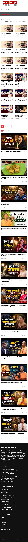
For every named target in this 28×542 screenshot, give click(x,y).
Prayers (3, 527)
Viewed (15, 21)
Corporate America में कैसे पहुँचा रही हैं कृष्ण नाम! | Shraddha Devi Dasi (13, 331)
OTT (2, 520)
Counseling (3, 522)
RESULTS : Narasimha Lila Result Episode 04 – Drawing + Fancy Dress (21, 83)
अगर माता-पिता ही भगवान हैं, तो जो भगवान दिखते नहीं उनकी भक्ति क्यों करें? (11, 382)
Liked (19, 21)
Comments (24, 21)
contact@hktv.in (7, 507)
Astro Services (4, 526)
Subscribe (5, 14)
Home (2, 517)
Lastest (10, 21)
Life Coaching (4, 524)
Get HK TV (3, 531)
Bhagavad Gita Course (6, 529)
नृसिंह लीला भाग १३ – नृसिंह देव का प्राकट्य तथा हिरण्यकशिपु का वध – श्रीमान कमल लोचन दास (20, 115)
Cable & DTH (4, 519)
